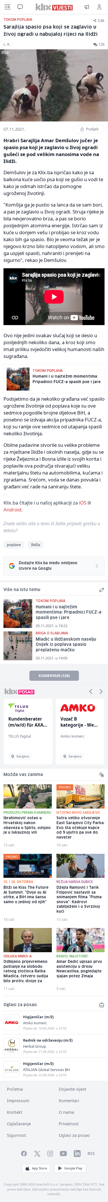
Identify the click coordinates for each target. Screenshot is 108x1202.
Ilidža (35, 544)
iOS (82, 502)
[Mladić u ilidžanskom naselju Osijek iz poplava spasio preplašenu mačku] (17, 645)
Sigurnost (16, 1135)
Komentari (69, 1100)
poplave (14, 544)
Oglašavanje (19, 1123)
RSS (91, 1153)
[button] (90, 691)
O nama (66, 1112)
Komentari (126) (54, 675)
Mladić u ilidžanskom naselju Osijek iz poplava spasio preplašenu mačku (66, 644)
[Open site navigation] (7, 7)
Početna (15, 1089)
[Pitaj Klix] (20, 7)
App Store (39, 1168)
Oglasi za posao (74, 1135)
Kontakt (14, 1112)
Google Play (73, 1168)
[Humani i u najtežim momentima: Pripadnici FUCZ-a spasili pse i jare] (17, 613)
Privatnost (69, 1123)
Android (12, 509)
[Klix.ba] (54, 6)
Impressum (18, 1100)
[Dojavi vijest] (87, 7)
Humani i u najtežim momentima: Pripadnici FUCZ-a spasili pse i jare (68, 612)
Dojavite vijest (72, 1089)
